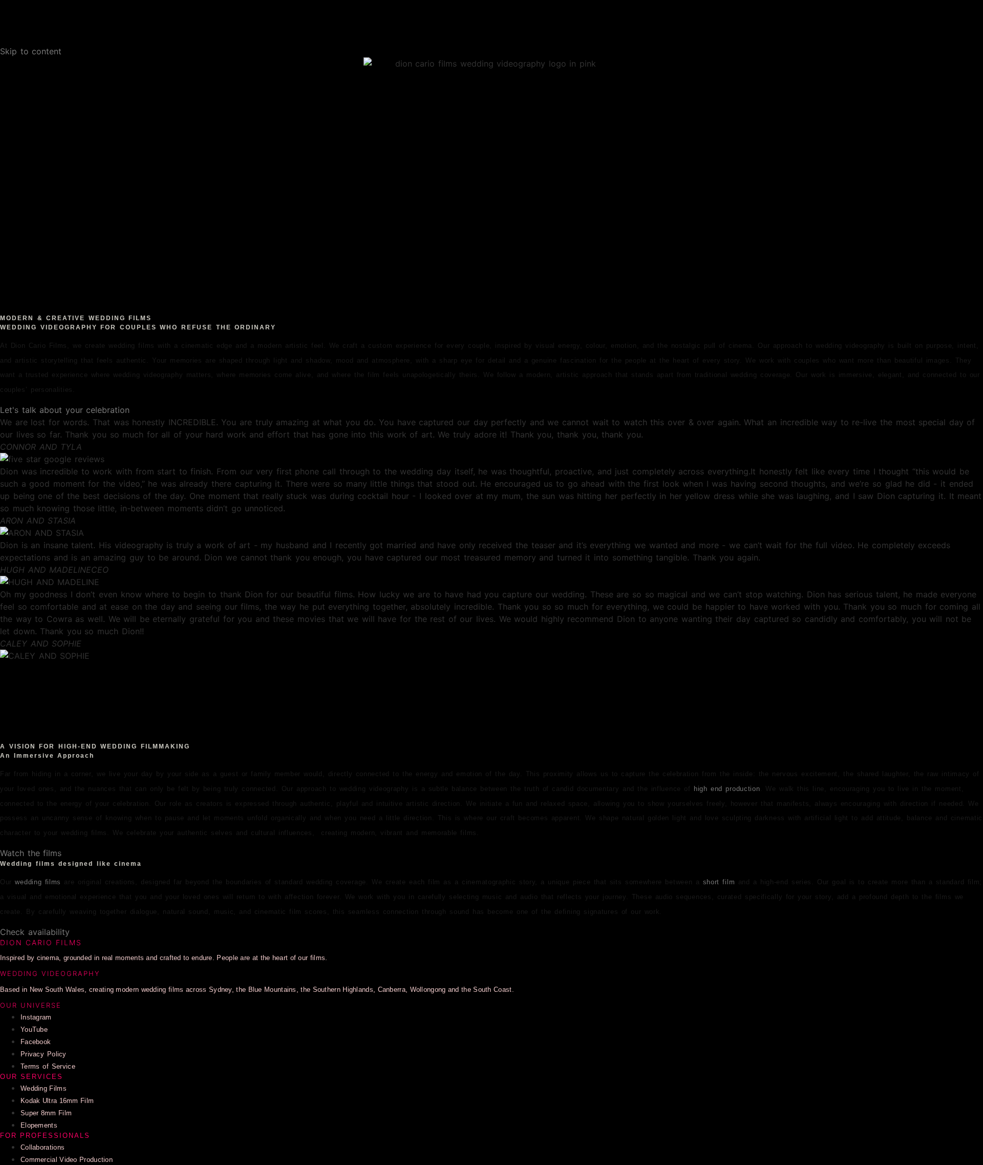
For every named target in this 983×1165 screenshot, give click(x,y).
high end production (727, 789)
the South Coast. (487, 989)
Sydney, (221, 989)
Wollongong (428, 989)
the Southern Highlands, (336, 989)
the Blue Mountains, (267, 989)
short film (719, 882)
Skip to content (30, 51)
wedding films (38, 882)
